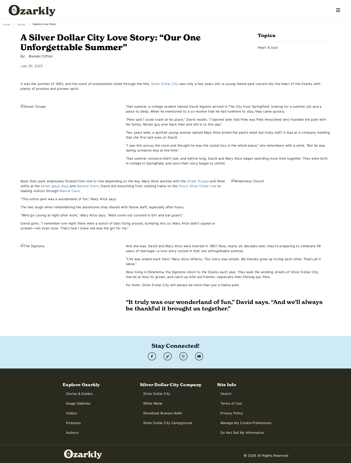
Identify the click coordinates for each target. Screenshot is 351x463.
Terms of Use (231, 403)
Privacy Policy (231, 413)
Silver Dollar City (164, 84)
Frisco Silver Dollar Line (198, 186)
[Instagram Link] (183, 356)
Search (225, 394)
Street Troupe (198, 181)
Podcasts (73, 423)
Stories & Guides (79, 394)
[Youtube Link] (199, 356)
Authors (72, 433)
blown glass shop (55, 186)
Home (6, 24)
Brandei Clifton (41, 56)
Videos (71, 413)
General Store (88, 186)
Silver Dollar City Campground (167, 423)
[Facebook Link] (152, 356)
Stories (21, 24)
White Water (153, 403)
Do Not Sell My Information (242, 433)
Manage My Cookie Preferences (245, 423)
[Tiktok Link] (168, 356)
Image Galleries (78, 403)
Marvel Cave (70, 191)
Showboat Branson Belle (162, 413)
